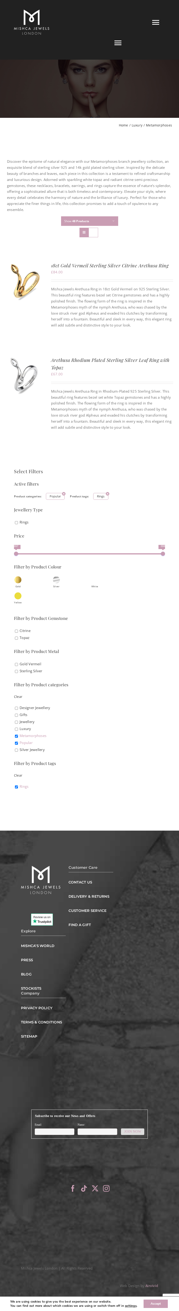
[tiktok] (84, 1188)
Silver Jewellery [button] (32, 749)
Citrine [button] (25, 630)
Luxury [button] (25, 728)
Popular (55, 496)
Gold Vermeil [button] (30, 664)
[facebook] (72, 1188)
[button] (18, 582)
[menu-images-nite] (41, 867)
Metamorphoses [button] (33, 735)
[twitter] (95, 1188)
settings (131, 1306)
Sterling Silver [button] (31, 671)
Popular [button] (26, 742)
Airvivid (151, 1285)
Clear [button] (18, 697)
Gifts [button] (23, 714)
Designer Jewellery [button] (35, 707)
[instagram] (106, 1188)
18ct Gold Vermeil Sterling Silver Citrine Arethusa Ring (110, 265)
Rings (101, 496)
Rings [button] (24, 522)
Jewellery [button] (27, 721)
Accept (156, 1303)
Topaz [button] (24, 637)
